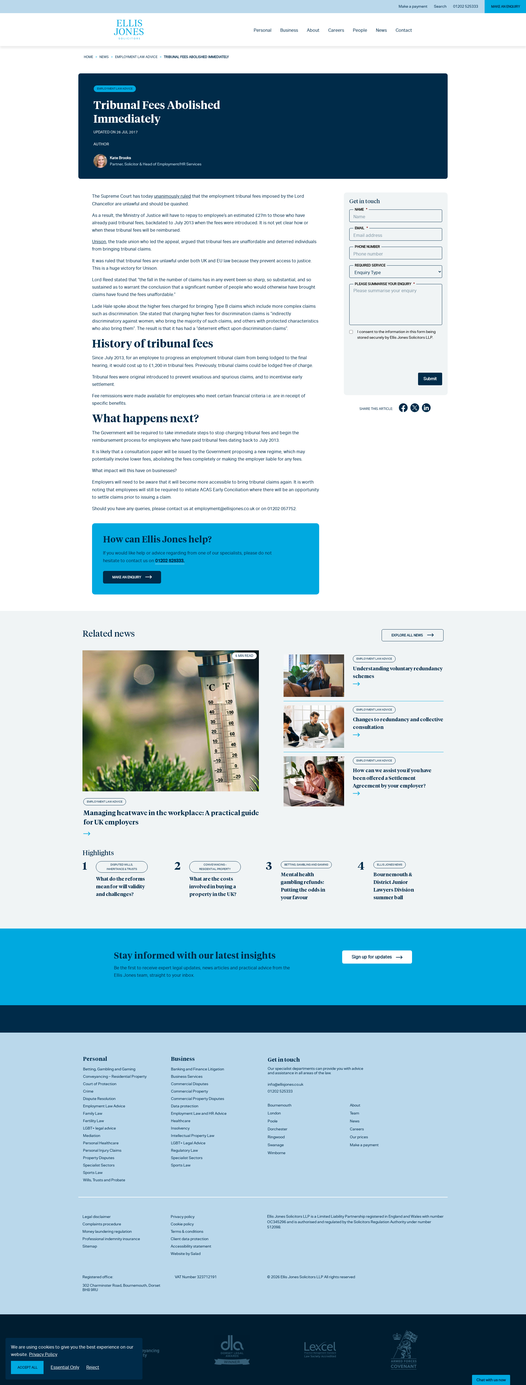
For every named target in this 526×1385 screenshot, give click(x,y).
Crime (88, 1091)
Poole (273, 1121)
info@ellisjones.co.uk (285, 1084)
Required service (370, 265)
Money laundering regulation (107, 1231)
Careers (336, 30)
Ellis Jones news (389, 864)
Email (361, 228)
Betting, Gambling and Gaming (306, 864)
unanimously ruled (172, 196)
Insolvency (180, 1128)
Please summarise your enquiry (385, 284)
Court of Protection (99, 1084)
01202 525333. (169, 560)
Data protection (184, 1106)
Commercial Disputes (189, 1084)
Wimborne (276, 1153)
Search (440, 6)
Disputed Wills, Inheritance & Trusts (122, 866)
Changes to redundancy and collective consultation (398, 723)
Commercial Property (189, 1091)
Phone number (367, 247)
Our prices (359, 1137)
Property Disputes (98, 1158)
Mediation (91, 1135)
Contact (404, 30)
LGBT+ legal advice (99, 1128)
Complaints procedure (101, 1224)
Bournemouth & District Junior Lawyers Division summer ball (393, 885)
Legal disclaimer (96, 1216)
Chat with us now (491, 1380)
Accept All (28, 1367)
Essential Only (65, 1367)
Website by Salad (186, 1253)
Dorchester (277, 1129)
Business (289, 30)
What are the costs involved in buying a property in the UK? (212, 886)
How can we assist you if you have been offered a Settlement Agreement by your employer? (392, 778)
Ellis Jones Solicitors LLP (288, 1216)
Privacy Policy (43, 1354)
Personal (262, 30)
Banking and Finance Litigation (197, 1069)
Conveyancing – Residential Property (115, 1076)
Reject (92, 1367)
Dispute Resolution (99, 1098)
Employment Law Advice (136, 57)
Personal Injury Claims (102, 1150)
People (360, 30)
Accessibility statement (191, 1246)
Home (88, 57)
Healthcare (180, 1121)
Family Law (92, 1113)
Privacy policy (183, 1216)
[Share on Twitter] (414, 408)
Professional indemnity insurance (111, 1239)
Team (354, 1113)
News (381, 30)
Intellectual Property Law (192, 1135)
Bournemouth (279, 1105)
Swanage (276, 1145)
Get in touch (284, 1059)
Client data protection (189, 1239)
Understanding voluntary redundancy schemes (398, 672)
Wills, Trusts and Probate (104, 1180)
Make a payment (413, 6)
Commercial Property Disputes (197, 1098)
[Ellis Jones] (129, 29)
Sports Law (92, 1172)
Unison (99, 241)
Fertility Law (93, 1121)
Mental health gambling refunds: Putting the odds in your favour (303, 885)
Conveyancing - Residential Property (215, 866)
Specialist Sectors (99, 1165)
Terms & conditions (187, 1231)
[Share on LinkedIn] (426, 408)
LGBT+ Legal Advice (188, 1143)
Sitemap (89, 1246)
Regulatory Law (184, 1150)
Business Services (186, 1076)
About (313, 30)
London (274, 1113)
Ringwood (276, 1137)
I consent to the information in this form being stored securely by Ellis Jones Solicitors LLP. (396, 334)
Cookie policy (182, 1224)
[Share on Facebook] (403, 408)
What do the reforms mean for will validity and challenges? (120, 886)
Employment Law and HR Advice (199, 1113)
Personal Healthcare (101, 1143)
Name (361, 209)
